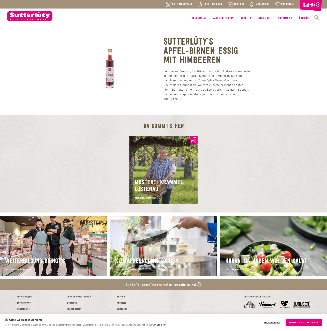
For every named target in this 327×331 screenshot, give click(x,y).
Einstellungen (272, 322)
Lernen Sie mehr (157, 325)
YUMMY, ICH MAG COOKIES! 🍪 (303, 322)
